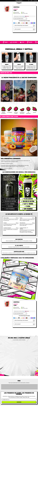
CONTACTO (35, 0)
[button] (15, 9)
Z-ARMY (31, 0)
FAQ (28, 0)
